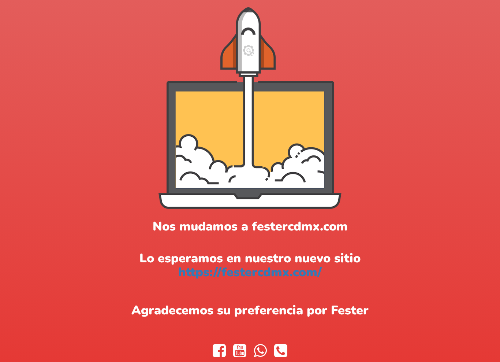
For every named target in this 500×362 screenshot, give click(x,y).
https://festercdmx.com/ (250, 272)
